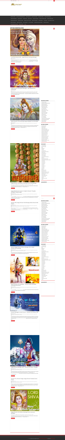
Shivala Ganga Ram (44, 120)
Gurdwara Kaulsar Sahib (14, 20)
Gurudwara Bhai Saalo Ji (45, 237)
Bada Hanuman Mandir (34, 16)
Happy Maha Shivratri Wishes (30, 91)
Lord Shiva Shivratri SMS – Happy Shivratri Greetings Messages (24, 57)
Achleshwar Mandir (13, 16)
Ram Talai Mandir (25, 22)
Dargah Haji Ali (43, 152)
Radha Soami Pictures (19, 22)
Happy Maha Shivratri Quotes (23, 91)
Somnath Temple (44, 276)
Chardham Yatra (44, 150)
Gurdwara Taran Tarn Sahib (27, 20)
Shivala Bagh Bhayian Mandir (14, 24)
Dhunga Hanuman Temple (45, 110)
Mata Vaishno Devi (44, 271)
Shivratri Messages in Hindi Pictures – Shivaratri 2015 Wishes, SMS (24, 312)
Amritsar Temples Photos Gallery (43, 438)
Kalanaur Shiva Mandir (34, 20)
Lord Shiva (35, 91)
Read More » (13, 63)
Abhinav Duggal (53, 438)
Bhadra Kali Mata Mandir (48, 16)
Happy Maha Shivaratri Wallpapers (15, 91)
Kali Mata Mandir (40, 20)
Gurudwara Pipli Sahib (44, 239)
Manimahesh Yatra (44, 270)
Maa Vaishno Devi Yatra (51, 20)
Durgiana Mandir (20, 18)
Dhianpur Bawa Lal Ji (44, 109)
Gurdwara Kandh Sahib (50, 18)
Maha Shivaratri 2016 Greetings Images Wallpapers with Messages (24, 121)
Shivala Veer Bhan (21, 24)
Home (18, 0)
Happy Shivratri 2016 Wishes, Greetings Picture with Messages (23, 183)
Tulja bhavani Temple (44, 178)
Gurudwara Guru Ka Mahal (45, 238)
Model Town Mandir (13, 22)
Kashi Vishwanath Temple (45, 158)
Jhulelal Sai (43, 157)
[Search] (54, 0)
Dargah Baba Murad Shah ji (45, 151)
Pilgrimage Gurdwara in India (45, 240)
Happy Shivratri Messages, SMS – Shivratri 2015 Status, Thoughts (24, 367)
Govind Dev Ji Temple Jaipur (45, 156)
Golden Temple (30, 18)
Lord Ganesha (45, 20)
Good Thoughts (44, 155)
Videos (25, 24)
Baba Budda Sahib (28, 16)
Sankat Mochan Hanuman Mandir (38, 22)
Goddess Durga (44, 154)
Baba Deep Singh (44, 146)
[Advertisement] (38, 8)
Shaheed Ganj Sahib (46, 22)
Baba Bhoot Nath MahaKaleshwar (20, 16)
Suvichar (43, 177)
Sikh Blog (43, 149)
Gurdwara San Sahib (20, 20)
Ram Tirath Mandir (31, 22)
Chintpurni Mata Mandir (14, 18)
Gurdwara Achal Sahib (35, 18)
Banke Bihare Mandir (41, 16)
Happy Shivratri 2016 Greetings (14, 250)
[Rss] (28, 438)
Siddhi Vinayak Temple (44, 275)
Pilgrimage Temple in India (45, 273)
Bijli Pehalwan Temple (44, 106)
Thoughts (23, 206)
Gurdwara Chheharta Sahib (42, 18)
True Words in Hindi (27, 206)
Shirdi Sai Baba (43, 274)
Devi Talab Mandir (44, 108)
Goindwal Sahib (25, 18)
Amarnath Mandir (44, 145)
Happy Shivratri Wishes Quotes (28, 184)
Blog (42, 147)
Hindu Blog (43, 148)
